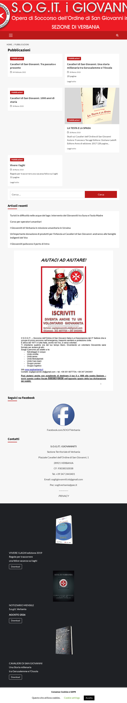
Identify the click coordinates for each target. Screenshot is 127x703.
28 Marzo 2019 (75, 72)
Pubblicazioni (17, 58)
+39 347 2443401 (65, 473)
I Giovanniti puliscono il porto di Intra (29, 243)
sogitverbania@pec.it (66, 484)
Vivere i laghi (17, 165)
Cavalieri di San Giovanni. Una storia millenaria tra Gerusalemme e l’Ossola (89, 66)
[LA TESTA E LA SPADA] (92, 106)
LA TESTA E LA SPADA (79, 128)
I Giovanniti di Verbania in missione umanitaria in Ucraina (40, 227)
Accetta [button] (89, 698)
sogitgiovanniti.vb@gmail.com (67, 479)
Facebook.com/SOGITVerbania (63, 429)
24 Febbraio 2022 (19, 72)
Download (15, 566)
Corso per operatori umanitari (26, 221)
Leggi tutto (71, 81)
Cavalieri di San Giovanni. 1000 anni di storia (32, 100)
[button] (11, 35)
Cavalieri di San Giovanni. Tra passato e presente (33, 66)
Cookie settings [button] (72, 697)
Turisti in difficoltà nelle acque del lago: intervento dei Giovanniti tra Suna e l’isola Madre (56, 215)
